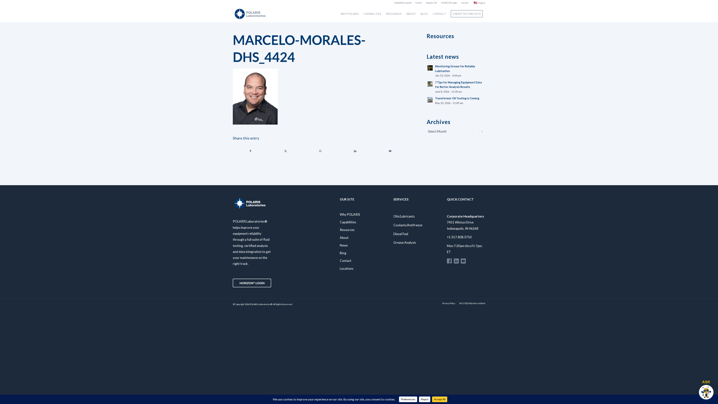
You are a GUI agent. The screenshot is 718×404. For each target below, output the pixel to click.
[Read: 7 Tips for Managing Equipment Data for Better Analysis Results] (430, 84)
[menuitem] (403, 3)
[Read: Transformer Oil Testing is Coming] (430, 100)
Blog (343, 253)
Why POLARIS (350, 214)
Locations (346, 268)
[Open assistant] (706, 392)
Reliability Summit (403, 2)
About (344, 238)
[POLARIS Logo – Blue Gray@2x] (249, 13)
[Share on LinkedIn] (355, 151)
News (344, 245)
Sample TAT (431, 2)
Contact (345, 261)
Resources (347, 230)
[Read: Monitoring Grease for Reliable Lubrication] (430, 68)
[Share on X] (285, 151)
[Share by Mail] (390, 151)
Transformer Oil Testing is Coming (457, 98)
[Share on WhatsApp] (320, 151)
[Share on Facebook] (250, 151)
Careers (465, 2)
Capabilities (348, 222)
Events (418, 2)
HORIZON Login (449, 2)
